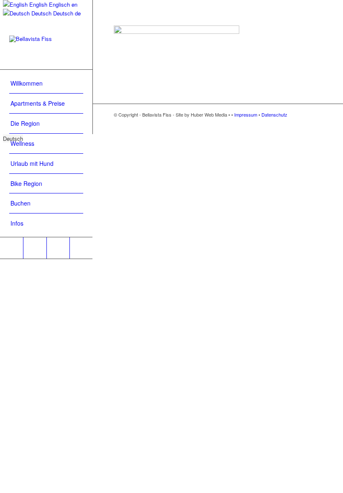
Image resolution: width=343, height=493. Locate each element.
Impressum (245, 114)
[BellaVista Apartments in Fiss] (46, 48)
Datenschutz (274, 114)
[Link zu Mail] (80, 248)
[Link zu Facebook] (11, 248)
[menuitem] (46, 84)
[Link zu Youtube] (34, 248)
